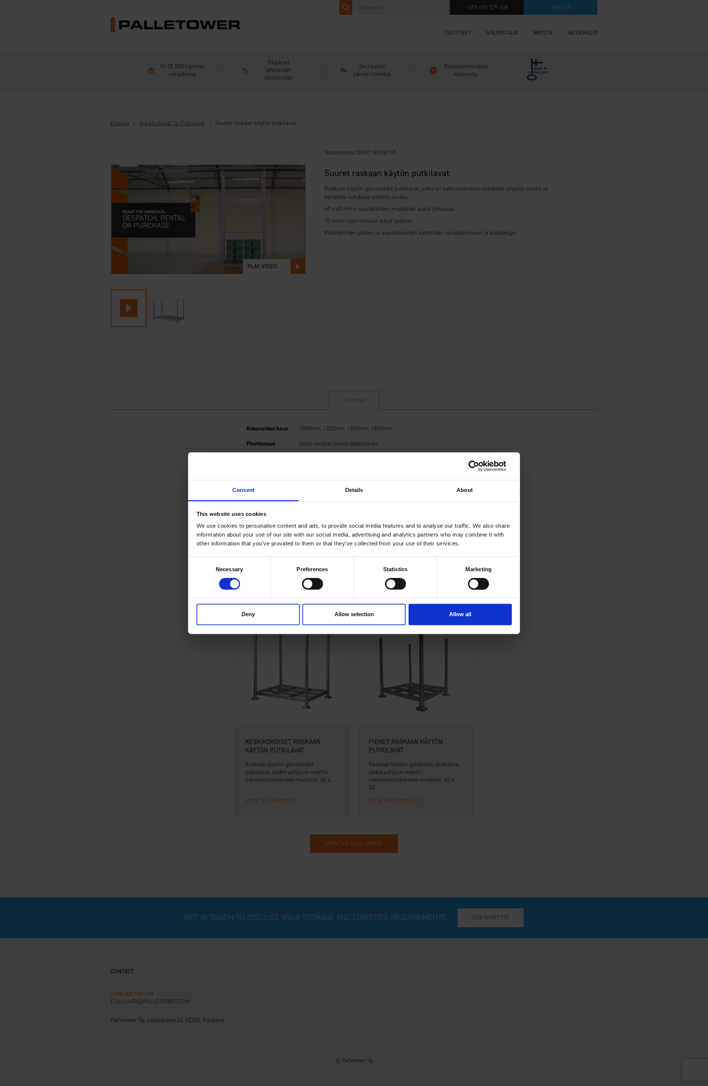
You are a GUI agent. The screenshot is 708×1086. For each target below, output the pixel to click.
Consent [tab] (243, 490)
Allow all (460, 614)
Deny (248, 614)
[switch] (312, 584)
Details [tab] (354, 490)
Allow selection (354, 614)
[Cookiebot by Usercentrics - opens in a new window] (479, 465)
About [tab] (465, 490)
